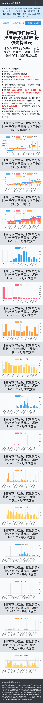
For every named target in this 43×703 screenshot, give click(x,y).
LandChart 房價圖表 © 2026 (11, 682)
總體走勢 (6, 23)
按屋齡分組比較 (33, 23)
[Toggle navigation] (38, 3)
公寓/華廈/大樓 (18, 23)
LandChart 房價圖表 (11, 3)
